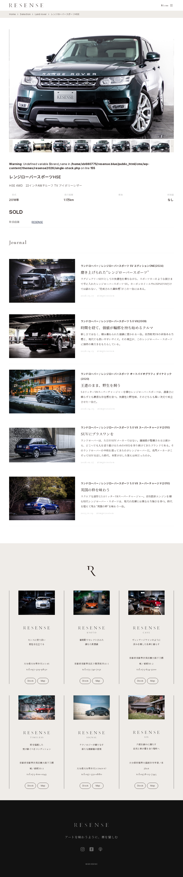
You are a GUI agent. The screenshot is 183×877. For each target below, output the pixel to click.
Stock (30, 680)
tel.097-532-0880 (91, 774)
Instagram (82, 849)
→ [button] (168, 84)
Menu (164, 5)
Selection (25, 14)
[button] (11, 146)
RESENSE (37, 222)
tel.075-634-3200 (146, 669)
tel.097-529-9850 (36, 669)
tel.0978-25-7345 (146, 774)
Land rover (40, 14)
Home (12, 14)
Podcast (100, 849)
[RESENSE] (26, 5)
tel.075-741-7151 (91, 669)
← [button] (15, 84)
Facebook (91, 849)
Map (43, 680)
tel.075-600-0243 (37, 774)
